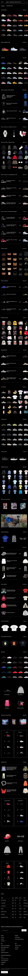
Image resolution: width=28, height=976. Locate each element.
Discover (2, 5)
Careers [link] (2, 939)
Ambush (25, 900)
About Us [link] (2, 937)
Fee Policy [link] (16, 947)
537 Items (24, 142)
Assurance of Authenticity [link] (5, 945)
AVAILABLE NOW (10, 5)
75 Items (24, 451)
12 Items (24, 621)
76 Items (24, 211)
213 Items (24, 419)
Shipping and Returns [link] (4, 952)
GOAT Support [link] (17, 937)
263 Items (24, 42)
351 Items (24, 499)
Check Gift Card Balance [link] (19, 939)
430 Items (24, 715)
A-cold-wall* (3, 903)
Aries (24, 908)
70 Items (24, 350)
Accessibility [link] (3, 962)
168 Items (24, 57)
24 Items (24, 762)
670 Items (24, 584)
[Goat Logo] (2, 2)
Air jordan (2, 914)
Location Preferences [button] (4, 960)
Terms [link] (2, 957)
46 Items (24, 317)
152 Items (24, 174)
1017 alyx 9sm (3, 900)
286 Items (24, 90)
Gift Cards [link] (2, 950)
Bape (24, 917)
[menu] (27, 2)
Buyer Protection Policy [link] (5, 947)
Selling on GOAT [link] (18, 945)
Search (15, 2)
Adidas (2, 908)
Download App (4, 972)
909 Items (24, 547)
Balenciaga (26, 914)
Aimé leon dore (3, 911)
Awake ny (25, 911)
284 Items (24, 248)
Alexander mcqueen (4, 917)
